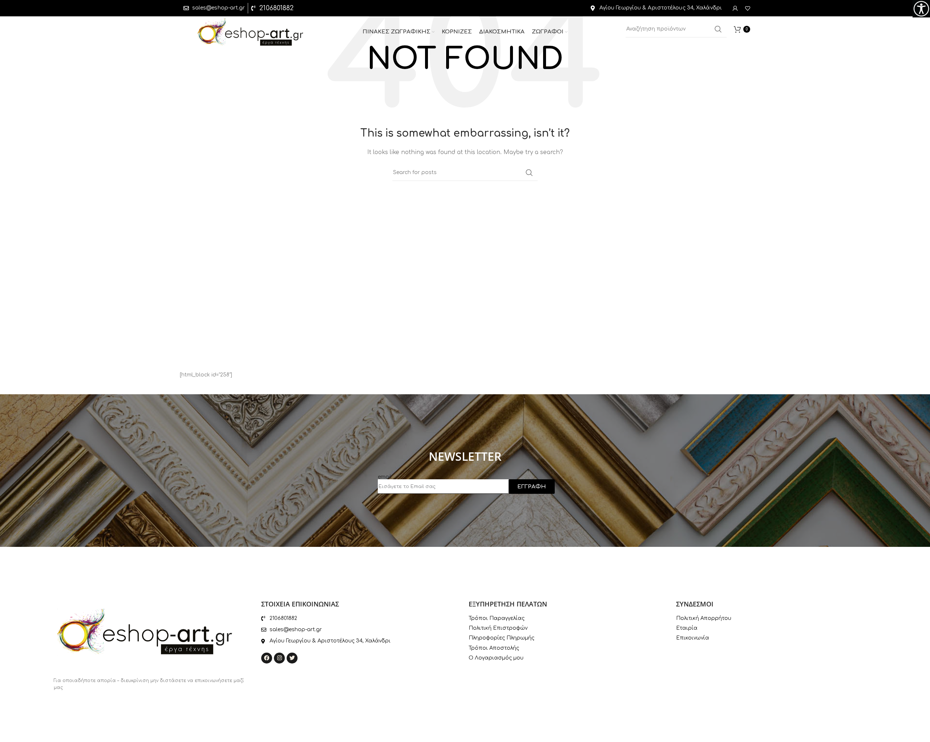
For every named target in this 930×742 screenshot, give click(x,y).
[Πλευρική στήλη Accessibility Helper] (921, 8)
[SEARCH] (718, 29)
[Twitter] (292, 658)
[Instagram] (279, 658)
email (385, 477)
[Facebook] (266, 658)
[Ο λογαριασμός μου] (735, 8)
